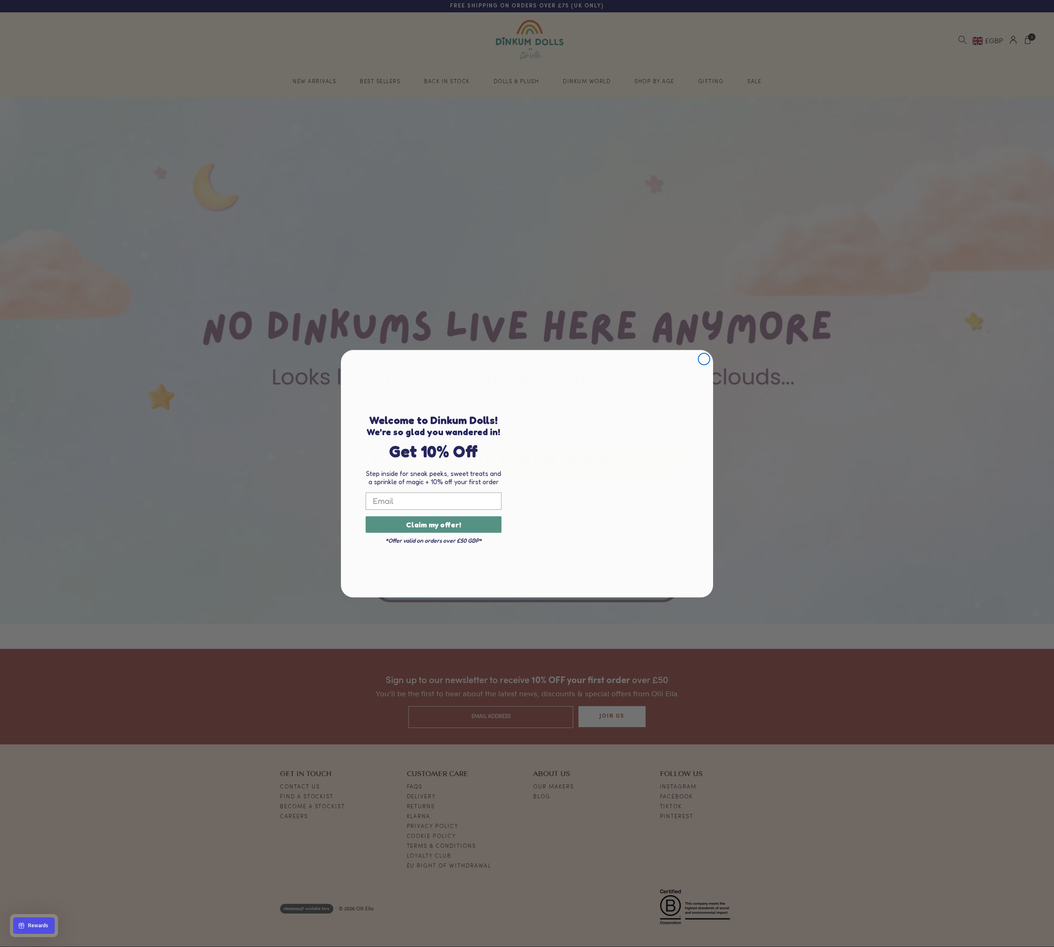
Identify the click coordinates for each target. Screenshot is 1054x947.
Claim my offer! (433, 524)
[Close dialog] (704, 359)
